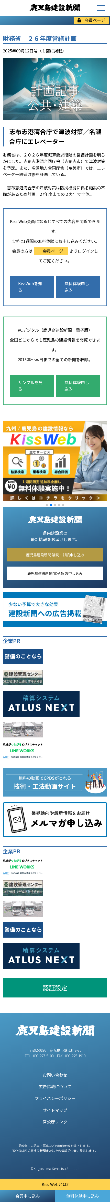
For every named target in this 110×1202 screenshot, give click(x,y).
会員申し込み (27, 1196)
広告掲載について (55, 1086)
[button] (47, 505)
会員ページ (95, 20)
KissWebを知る (30, 286)
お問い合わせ (55, 1075)
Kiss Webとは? (55, 1184)
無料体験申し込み (76, 286)
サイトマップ (55, 1110)
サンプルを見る (30, 385)
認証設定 (55, 987)
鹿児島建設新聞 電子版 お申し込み (55, 573)
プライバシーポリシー (55, 1098)
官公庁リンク (55, 1121)
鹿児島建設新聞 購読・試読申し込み (55, 554)
